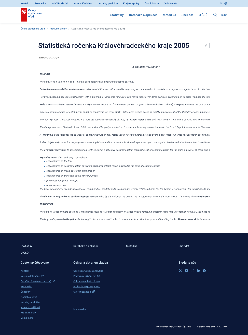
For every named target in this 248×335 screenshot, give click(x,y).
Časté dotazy (152, 3)
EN (221, 3)
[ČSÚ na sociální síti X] (180, 270)
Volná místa (171, 3)
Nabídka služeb (59, 3)
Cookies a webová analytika (88, 270)
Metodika (169, 15)
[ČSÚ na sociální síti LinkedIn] (198, 270)
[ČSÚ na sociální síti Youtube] (186, 270)
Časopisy (26, 291)
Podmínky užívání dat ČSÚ (87, 276)
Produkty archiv (58, 28)
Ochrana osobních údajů (86, 281)
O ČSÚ (203, 15)
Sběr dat (187, 15)
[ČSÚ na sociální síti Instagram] (192, 270)
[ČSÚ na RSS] (204, 270)
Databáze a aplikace (143, 15)
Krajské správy (131, 3)
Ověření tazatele (82, 291)
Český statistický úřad (33, 28)
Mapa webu (79, 309)
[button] (45, 262)
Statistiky (117, 15)
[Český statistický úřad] (31, 15)
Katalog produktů (108, 3)
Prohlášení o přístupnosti (86, 286)
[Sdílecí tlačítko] (206, 45)
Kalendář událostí (83, 3)
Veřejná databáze (30, 276)
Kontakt (25, 3)
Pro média (40, 3)
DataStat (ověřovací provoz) (36, 281)
